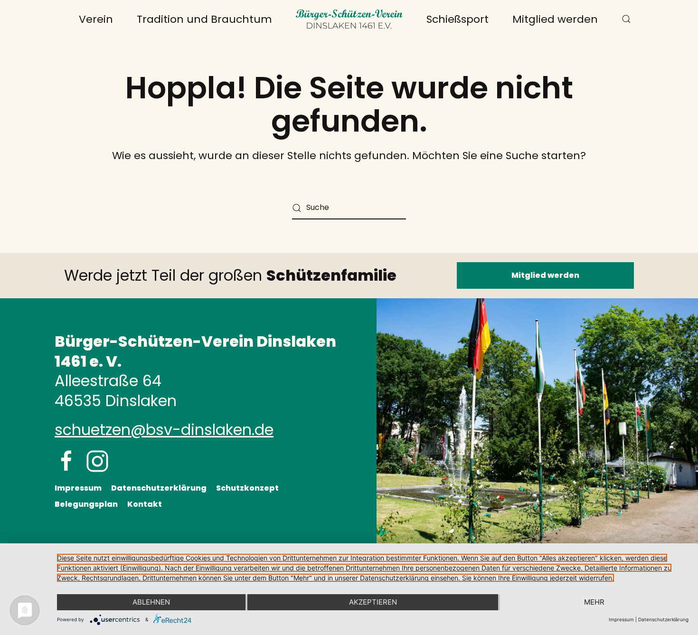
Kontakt (144, 504)
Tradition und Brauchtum (204, 19)
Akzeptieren (373, 602)
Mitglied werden (555, 19)
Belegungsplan (86, 504)
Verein (96, 19)
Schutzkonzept (247, 488)
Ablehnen (151, 602)
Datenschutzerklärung (159, 488)
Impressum (78, 488)
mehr (594, 602)
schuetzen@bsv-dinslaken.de (164, 429)
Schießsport (457, 19)
